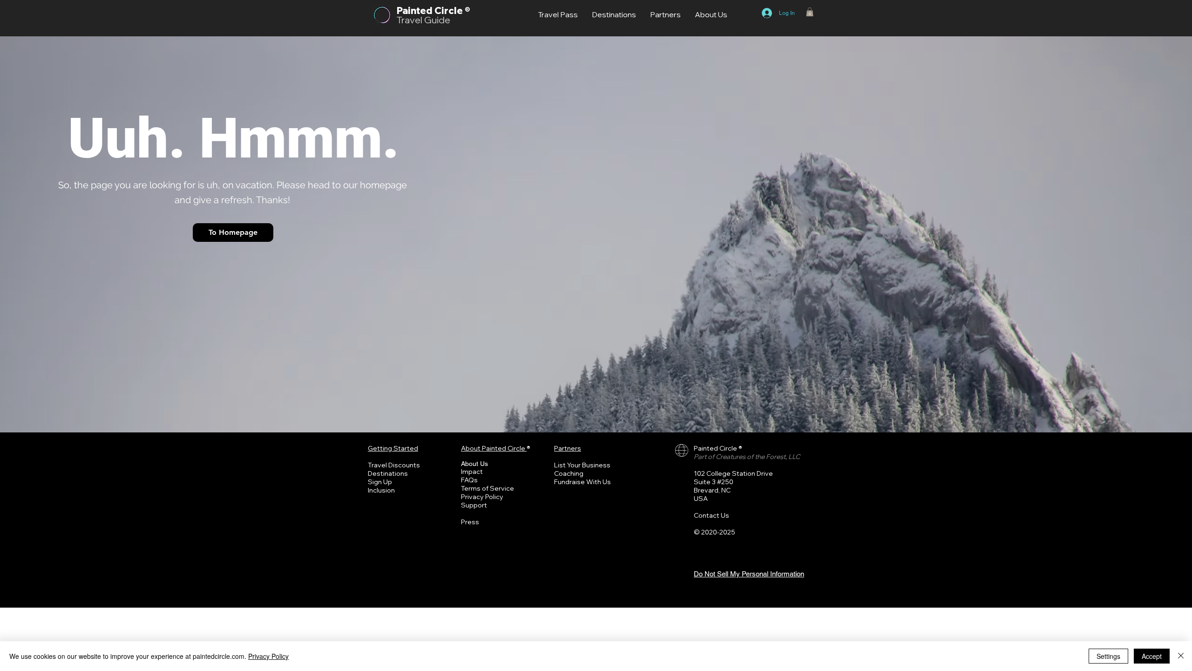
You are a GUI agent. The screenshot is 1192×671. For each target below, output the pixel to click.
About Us (474, 463)
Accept (1152, 656)
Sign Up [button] (380, 482)
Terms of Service (487, 488)
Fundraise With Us (582, 482)
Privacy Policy (482, 497)
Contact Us (711, 515)
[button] (809, 11)
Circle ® (452, 10)
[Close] (1180, 656)
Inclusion (381, 490)
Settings (1108, 656)
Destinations (388, 473)
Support (474, 505)
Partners (567, 448)
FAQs (469, 480)
